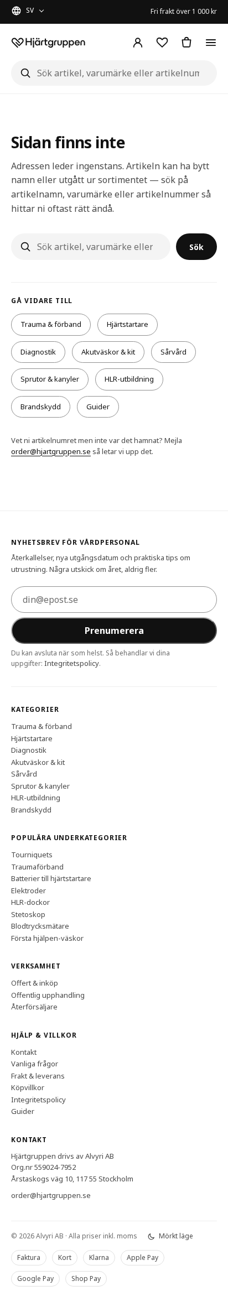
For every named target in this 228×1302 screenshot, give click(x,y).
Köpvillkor (27, 1087)
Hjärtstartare (127, 324)
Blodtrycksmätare (40, 926)
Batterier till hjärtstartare (51, 878)
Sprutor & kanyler (49, 379)
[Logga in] (138, 43)
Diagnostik (38, 352)
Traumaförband (37, 866)
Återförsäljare (34, 1007)
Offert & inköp (34, 983)
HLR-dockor (30, 902)
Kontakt (24, 1051)
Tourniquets (32, 855)
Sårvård (173, 352)
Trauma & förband (50, 324)
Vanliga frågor (34, 1064)
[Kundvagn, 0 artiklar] (186, 43)
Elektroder (28, 890)
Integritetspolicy (71, 663)
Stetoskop (28, 914)
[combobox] (114, 73)
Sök (196, 247)
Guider (98, 407)
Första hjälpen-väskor (47, 937)
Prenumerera (114, 630)
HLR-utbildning (129, 379)
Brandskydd (40, 407)
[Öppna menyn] (211, 43)
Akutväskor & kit (108, 352)
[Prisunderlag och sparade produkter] (162, 43)
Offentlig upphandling (48, 994)
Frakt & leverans (38, 1075)
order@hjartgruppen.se (51, 451)
